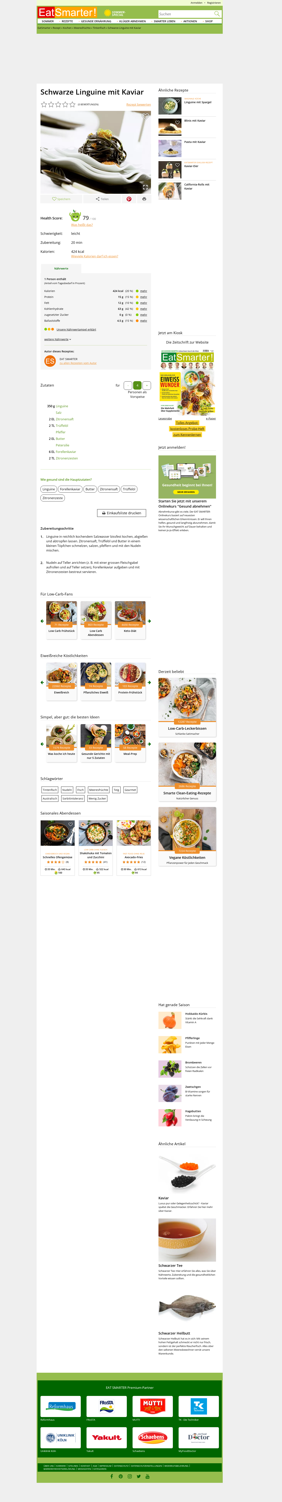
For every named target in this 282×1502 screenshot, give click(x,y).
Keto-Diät (130, 631)
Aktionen (190, 21)
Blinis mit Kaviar (194, 120)
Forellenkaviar (66, 452)
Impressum (105, 1465)
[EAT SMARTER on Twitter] (138, 1476)
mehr (143, 291)
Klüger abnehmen (132, 21)
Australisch (50, 798)
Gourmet (130, 790)
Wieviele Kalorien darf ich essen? (94, 256)
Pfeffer (61, 432)
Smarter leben (164, 21)
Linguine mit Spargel (197, 102)
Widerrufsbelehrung (176, 1465)
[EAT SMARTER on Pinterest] (121, 1476)
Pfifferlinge (192, 1038)
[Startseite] (67, 12)
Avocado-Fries (134, 857)
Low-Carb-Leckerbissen (187, 728)
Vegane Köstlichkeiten (187, 857)
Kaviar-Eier (191, 166)
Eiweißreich (61, 692)
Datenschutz (121, 1465)
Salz (59, 413)
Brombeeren (193, 1062)
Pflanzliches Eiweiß (95, 692)
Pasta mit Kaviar (195, 142)
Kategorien (99, 1468)
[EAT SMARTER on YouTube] (147, 1476)
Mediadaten (84, 1468)
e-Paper (211, 418)
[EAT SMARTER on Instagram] (130, 1476)
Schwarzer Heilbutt (174, 1333)
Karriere (61, 1465)
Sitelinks (73, 1465)
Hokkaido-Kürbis (196, 1014)
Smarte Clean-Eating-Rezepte (187, 793)
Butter (60, 439)
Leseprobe (165, 418)
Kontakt (85, 1465)
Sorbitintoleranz (73, 798)
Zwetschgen (193, 1087)
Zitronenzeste (53, 498)
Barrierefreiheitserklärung (59, 1468)
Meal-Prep (130, 754)
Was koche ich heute (61, 754)
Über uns (49, 1465)
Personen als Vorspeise (137, 394)
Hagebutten (193, 1111)
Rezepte (67, 21)
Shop (209, 21)
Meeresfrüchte (98, 790)
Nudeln (67, 790)
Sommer (48, 21)
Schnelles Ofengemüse (57, 857)
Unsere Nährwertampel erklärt (76, 329)
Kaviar (163, 1198)
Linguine (62, 406)
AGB (95, 1465)
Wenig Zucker (97, 798)
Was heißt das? (82, 225)
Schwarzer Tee (170, 1265)
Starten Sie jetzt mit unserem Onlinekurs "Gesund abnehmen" (184, 504)
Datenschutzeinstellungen (146, 1465)
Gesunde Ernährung (96, 21)
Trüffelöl (62, 426)
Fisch (80, 790)
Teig (116, 790)
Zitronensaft (65, 419)
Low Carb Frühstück (62, 631)
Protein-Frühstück (130, 692)
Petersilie (62, 445)
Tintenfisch (50, 790)
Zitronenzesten (67, 458)
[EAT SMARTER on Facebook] (112, 1476)
